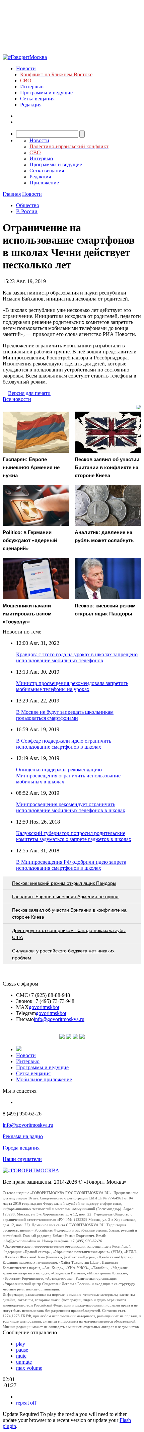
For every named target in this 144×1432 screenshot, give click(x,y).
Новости (26, 68)
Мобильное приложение (44, 1079)
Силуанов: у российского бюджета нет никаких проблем (63, 954)
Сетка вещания (37, 98)
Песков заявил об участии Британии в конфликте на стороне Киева (69, 913)
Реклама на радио (23, 1136)
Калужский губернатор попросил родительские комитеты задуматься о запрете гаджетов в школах (73, 836)
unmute (24, 1362)
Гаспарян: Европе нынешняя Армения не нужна (65, 896)
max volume (29, 1368)
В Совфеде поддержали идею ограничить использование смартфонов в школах (63, 744)
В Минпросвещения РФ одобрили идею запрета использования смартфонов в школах (71, 865)
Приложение (44, 182)
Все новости (17, 399)
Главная (12, 194)
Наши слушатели (22, 1159)
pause (22, 1350)
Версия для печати (29, 393)
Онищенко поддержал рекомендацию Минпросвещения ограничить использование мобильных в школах (68, 775)
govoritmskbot (44, 1007)
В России (27, 211)
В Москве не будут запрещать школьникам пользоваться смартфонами (65, 715)
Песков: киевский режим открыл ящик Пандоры (64, 883)
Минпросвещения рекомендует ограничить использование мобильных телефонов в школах (70, 807)
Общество (27, 205)
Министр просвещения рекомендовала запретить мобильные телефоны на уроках (72, 686)
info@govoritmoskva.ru (59, 1019)
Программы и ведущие (46, 92)
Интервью (32, 86)
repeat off (26, 1403)
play (20, 1344)
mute (21, 1356)
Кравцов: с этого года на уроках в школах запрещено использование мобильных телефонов (77, 657)
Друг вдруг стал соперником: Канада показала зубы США (69, 934)
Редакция (31, 104)
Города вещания (21, 1148)
